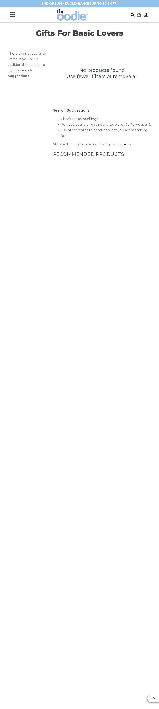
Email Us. (125, 144)
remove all (125, 76)
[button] (12, 15)
